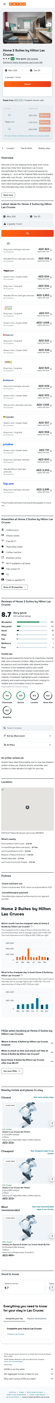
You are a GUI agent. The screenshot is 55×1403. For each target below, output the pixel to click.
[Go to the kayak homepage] (17, 4)
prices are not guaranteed (13, 1361)
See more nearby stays (44, 1097)
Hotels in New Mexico (37, 1395)
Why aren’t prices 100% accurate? (20, 1378)
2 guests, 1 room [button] (13, 77)
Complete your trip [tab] (14, 1318)
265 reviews (32, 58)
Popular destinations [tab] (36, 1318)
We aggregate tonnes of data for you (21, 1374)
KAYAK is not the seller (14, 1369)
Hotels (21, 1392)
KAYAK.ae (12, 1392)
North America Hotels (35, 1392)
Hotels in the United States (16, 1395)
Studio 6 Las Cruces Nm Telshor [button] (16, 1132)
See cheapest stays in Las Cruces (42, 1152)
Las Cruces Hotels (12, 1397)
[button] (4, 4)
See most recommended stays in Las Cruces (43, 1208)
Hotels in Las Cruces (15, 1334)
